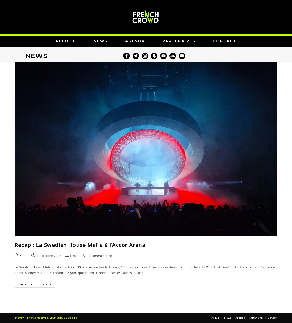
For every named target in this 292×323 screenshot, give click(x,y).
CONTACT (225, 41)
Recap (75, 256)
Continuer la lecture (36, 283)
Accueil (215, 318)
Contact (272, 318)
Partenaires (256, 318)
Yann (24, 256)
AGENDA (135, 41)
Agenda (240, 318)
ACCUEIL (65, 41)
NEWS (101, 41)
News (227, 318)
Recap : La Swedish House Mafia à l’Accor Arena (80, 245)
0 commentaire (100, 256)
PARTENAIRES (179, 41)
